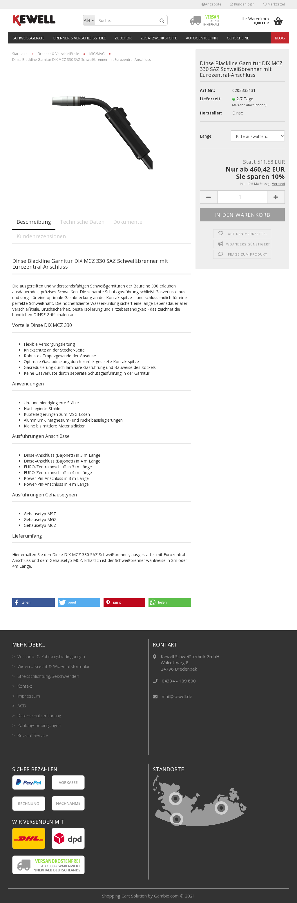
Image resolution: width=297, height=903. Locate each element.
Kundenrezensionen (41, 236)
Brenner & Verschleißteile (79, 38)
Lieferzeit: (211, 98)
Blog (280, 38)
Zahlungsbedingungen (38, 725)
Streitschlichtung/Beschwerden (47, 676)
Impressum (28, 696)
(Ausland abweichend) (249, 105)
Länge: (206, 136)
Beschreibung (34, 221)
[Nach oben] (281, 894)
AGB (21, 706)
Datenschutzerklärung (38, 715)
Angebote (213, 4)
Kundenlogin (244, 4)
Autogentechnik (202, 38)
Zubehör (123, 38)
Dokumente (127, 221)
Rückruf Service (32, 735)
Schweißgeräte (29, 38)
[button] (33, 602)
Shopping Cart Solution (124, 896)
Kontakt (24, 686)
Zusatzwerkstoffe (158, 38)
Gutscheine (238, 38)
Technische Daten (82, 221)
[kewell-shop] (43, 20)
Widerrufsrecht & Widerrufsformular (53, 666)
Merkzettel (276, 4)
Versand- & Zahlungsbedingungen (50, 656)
